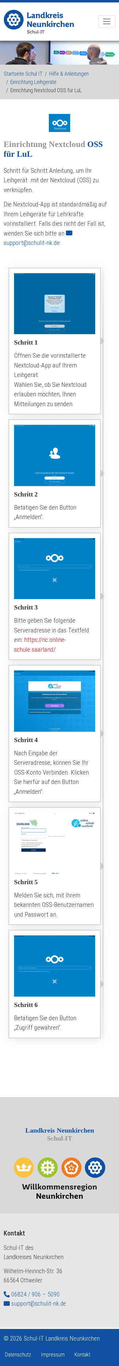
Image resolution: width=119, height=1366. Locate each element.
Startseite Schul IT (23, 73)
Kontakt (82, 1354)
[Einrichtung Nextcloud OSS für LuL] (42, 21)
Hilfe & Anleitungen (69, 73)
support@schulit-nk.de (38, 1303)
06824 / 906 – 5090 (35, 1294)
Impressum (53, 1354)
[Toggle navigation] (106, 21)
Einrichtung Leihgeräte (33, 82)
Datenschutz (18, 1354)
